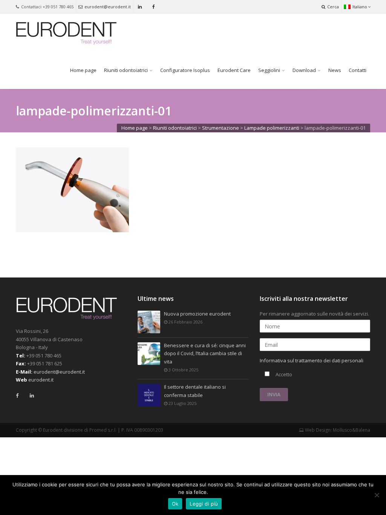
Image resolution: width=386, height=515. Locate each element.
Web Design (317, 430)
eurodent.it (41, 379)
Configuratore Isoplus (185, 70)
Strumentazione (220, 127)
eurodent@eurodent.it (107, 6)
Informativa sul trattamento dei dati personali (311, 360)
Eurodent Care (234, 70)
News (334, 70)
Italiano (359, 6)
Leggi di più (204, 504)
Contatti (357, 70)
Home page (83, 70)
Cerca (333, 6)
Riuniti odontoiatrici (126, 70)
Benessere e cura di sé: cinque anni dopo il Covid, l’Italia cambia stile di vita (205, 353)
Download (304, 70)
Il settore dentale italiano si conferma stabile (195, 390)
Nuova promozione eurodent (197, 313)
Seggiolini (269, 70)
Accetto (283, 374)
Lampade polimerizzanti (271, 127)
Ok (175, 504)
